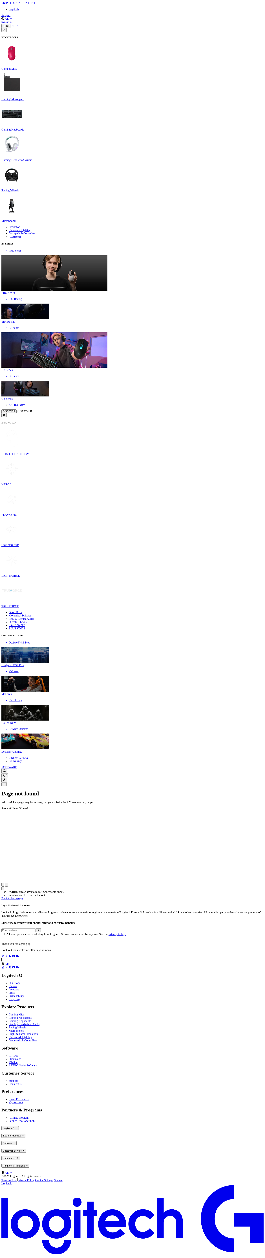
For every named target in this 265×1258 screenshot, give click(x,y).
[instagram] (3, 956)
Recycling (14, 999)
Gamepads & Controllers (23, 1040)
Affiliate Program (18, 1117)
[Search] (4, 771)
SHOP (6, 26)
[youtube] (14, 956)
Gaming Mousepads (20, 1017)
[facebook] (10, 956)
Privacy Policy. (117, 934)
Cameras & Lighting (20, 1037)
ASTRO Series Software (23, 1065)
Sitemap (58, 1180)
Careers (13, 986)
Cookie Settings (44, 1180)
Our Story (14, 983)
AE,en (8, 18)
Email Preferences (19, 1099)
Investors (14, 989)
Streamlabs (15, 1058)
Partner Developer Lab (22, 1120)
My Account (16, 1102)
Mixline (13, 1062)
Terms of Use (9, 1180)
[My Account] (4, 780)
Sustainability (16, 995)
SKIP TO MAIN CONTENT (18, 3)
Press (12, 992)
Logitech (14, 9)
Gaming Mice (16, 1014)
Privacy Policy (26, 1180)
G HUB (13, 1055)
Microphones (16, 1030)
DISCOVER (9, 411)
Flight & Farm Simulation (23, 1033)
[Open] (4, 784)
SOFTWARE (9, 767)
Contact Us (15, 1084)
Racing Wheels (17, 1027)
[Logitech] (6, 22)
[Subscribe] (38, 930)
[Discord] (17, 956)
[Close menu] (4, 30)
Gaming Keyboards (20, 1020)
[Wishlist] (4, 775)
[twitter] (7, 956)
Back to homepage (12, 898)
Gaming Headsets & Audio (24, 1024)
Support (5, 15)
